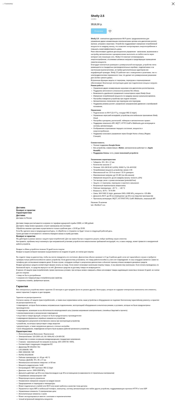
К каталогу (9, 4)
